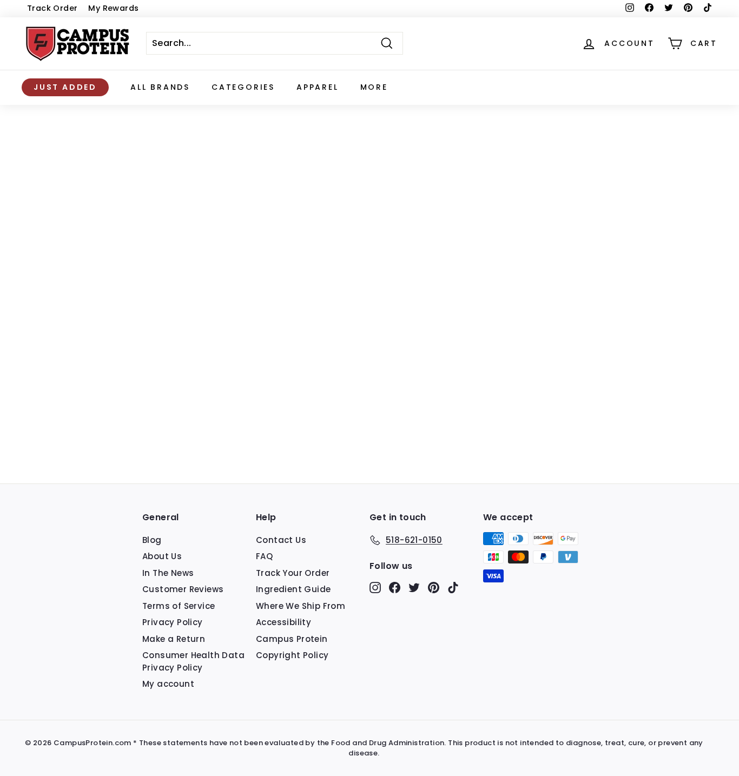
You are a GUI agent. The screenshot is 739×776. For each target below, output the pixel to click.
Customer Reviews (182, 589)
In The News (168, 573)
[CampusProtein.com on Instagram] (375, 587)
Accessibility (283, 622)
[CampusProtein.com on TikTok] (453, 587)
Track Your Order (292, 573)
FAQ (264, 556)
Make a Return (173, 639)
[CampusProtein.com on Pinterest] (433, 587)
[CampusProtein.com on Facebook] (394, 587)
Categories (243, 87)
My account (168, 683)
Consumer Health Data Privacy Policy (193, 661)
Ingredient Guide (293, 589)
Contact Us (281, 540)
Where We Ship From (300, 606)
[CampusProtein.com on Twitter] (414, 587)
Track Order (52, 8)
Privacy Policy (172, 622)
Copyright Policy (292, 655)
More (374, 87)
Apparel (317, 87)
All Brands (160, 87)
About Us (162, 556)
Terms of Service (178, 606)
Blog (152, 540)
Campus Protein (292, 639)
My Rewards (113, 8)
